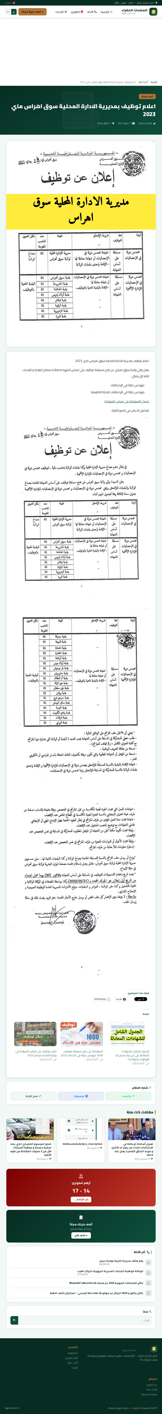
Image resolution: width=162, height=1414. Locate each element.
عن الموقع (152, 1385)
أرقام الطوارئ (71, 1358)
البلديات (59, 11)
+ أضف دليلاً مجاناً (32, 11)
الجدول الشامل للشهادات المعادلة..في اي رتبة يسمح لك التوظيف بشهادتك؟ (132, 1055)
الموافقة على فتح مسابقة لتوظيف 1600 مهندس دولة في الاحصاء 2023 (82, 1053)
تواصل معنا (151, 1389)
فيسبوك (79, 1096)
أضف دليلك (72, 1363)
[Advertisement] (81, 49)
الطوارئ (9, 3)
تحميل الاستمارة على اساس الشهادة (127, 401)
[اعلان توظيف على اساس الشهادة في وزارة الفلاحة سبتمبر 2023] (35, 1034)
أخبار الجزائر (143, 82)
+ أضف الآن (81, 1235)
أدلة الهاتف (72, 1353)
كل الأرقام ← (81, 1199)
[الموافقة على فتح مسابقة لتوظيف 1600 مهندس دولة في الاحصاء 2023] (81, 1034)
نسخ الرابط (32, 1096)
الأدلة (90, 11)
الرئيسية (105, 11)
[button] (81, 244)
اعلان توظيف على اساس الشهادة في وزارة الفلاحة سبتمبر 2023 (36, 1053)
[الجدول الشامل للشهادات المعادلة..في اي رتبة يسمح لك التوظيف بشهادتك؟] (128, 1034)
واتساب (126, 1096)
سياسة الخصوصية (149, 1394)
